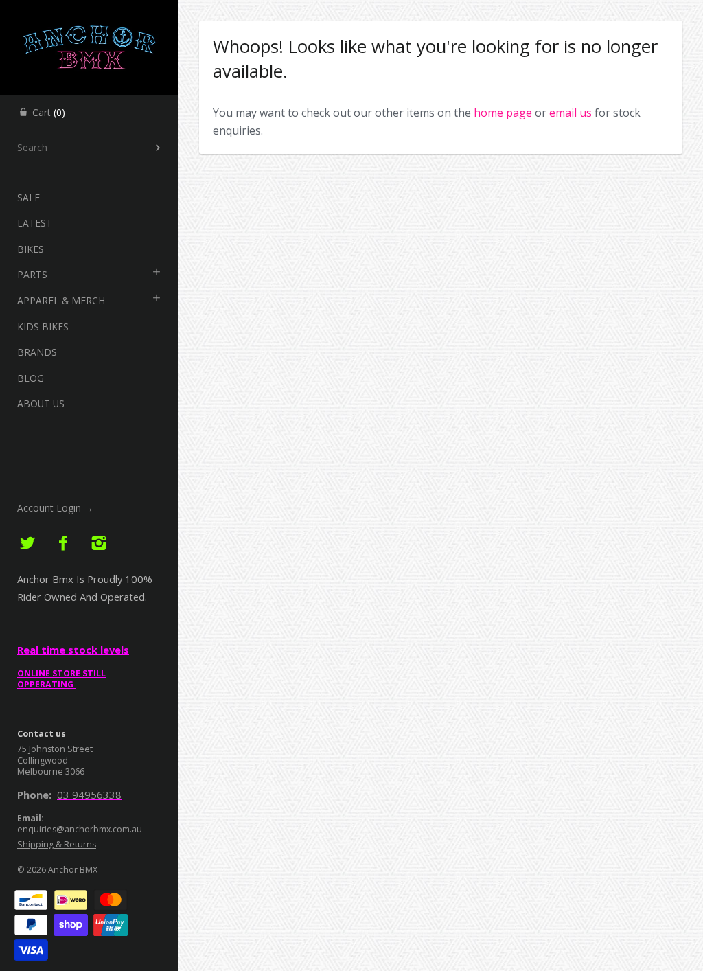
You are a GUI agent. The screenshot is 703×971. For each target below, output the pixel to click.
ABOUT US (41, 403)
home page (503, 112)
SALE (28, 197)
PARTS (32, 274)
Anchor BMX (72, 870)
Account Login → (55, 507)
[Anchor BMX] (89, 12)
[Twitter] (27, 543)
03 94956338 (89, 794)
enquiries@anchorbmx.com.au (79, 829)
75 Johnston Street (55, 749)
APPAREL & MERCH (61, 300)
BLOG (30, 378)
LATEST (34, 222)
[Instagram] (98, 543)
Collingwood (42, 760)
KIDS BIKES (43, 326)
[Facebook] (63, 543)
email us (570, 112)
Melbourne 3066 (50, 771)
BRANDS (37, 351)
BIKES (30, 248)
